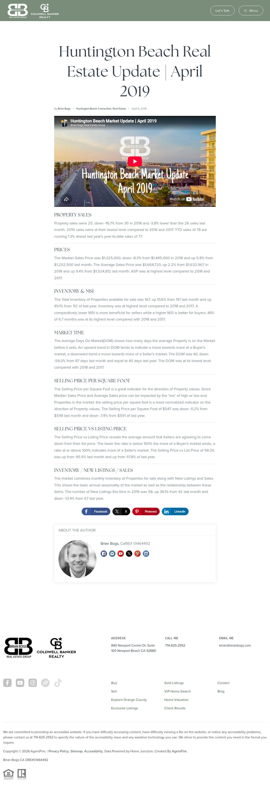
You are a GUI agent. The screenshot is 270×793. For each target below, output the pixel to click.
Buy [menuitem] (114, 682)
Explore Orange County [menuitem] (129, 699)
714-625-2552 (175, 645)
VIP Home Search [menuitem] (177, 691)
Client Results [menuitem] (175, 708)
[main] (135, 322)
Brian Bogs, (125, 543)
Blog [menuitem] (220, 691)
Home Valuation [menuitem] (176, 699)
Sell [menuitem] (114, 691)
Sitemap (76, 751)
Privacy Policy (59, 751)
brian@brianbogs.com (235, 645)
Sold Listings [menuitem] (174, 682)
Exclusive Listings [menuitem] (124, 708)
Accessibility (93, 751)
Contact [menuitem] (223, 682)
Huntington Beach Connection (93, 108)
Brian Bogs (64, 108)
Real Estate (119, 108)
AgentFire (179, 751)
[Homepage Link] (33, 10)
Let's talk (223, 10)
